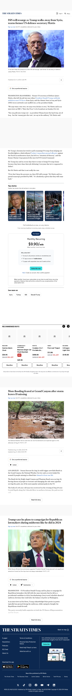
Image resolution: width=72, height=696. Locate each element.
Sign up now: (11, 27)
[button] (59, 13)
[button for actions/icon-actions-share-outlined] (61, 80)
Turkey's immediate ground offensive (44, 153)
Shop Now (9, 365)
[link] (11, 13)
